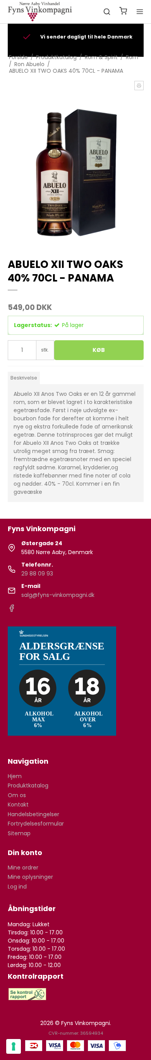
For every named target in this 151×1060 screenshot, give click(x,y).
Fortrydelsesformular (36, 823)
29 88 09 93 (37, 573)
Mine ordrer (23, 867)
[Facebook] (11, 610)
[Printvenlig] (139, 85)
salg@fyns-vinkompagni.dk (57, 595)
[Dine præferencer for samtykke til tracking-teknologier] (13, 1046)
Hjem (15, 776)
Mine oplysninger (30, 877)
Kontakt (18, 804)
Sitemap (19, 833)
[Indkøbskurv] (123, 12)
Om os (17, 795)
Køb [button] (99, 350)
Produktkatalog (28, 785)
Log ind (17, 886)
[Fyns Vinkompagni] (40, 11)
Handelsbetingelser (33, 814)
